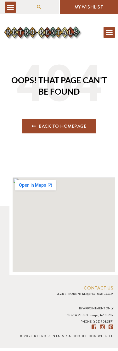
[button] (10, 7)
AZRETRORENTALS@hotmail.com (85, 293)
